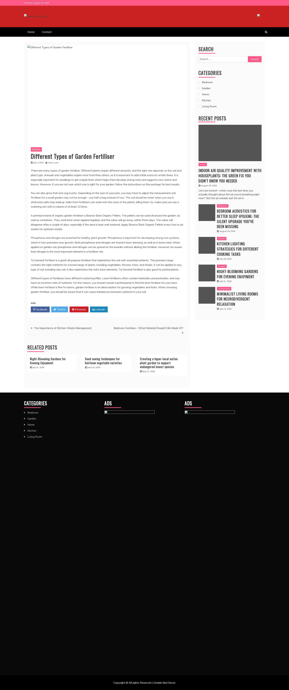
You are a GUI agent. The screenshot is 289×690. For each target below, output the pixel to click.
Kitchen (206, 100)
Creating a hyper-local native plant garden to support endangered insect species (159, 363)
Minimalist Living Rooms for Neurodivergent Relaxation (237, 299)
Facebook (41, 309)
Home (31, 32)
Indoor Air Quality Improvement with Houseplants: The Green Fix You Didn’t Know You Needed (230, 175)
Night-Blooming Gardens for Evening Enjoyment (48, 361)
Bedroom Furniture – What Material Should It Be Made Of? (148, 328)
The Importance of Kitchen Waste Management (63, 328)
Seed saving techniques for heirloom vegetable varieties (103, 361)
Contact (47, 32)
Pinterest (80, 309)
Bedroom (207, 82)
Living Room (209, 106)
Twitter (61, 309)
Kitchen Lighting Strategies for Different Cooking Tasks (238, 249)
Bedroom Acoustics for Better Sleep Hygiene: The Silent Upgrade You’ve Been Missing (238, 218)
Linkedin (100, 309)
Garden (36, 149)
